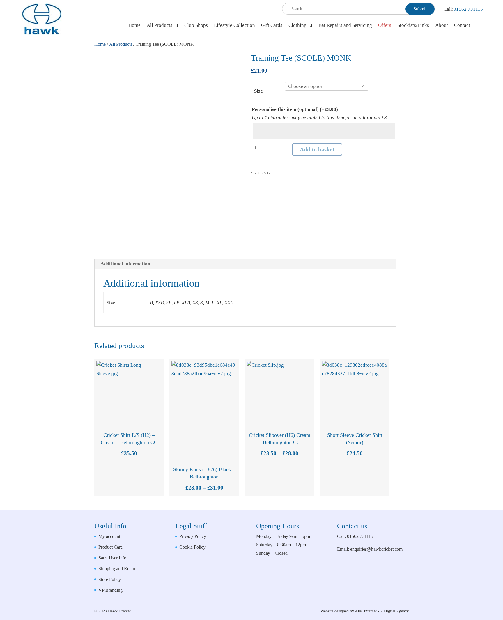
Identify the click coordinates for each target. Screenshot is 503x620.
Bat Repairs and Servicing (345, 25)
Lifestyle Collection (234, 25)
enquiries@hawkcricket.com (376, 549)
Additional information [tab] (125, 263)
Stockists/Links (413, 25)
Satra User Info (112, 557)
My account (109, 536)
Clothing (297, 25)
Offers (384, 25)
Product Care (110, 547)
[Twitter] (403, 582)
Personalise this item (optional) (295, 109)
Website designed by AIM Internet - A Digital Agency (364, 611)
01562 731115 (468, 9)
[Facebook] (389, 582)
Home (134, 25)
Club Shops (196, 25)
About (441, 25)
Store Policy (109, 579)
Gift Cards (271, 25)
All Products (159, 25)
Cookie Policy (192, 547)
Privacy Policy (192, 536)
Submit (419, 8)
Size (258, 91)
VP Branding (110, 590)
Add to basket (317, 149)
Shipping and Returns (118, 568)
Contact (462, 25)
